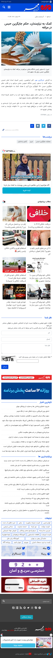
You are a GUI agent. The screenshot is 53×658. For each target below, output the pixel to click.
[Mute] (8, 178)
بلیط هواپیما (6, 534)
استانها (48, 17)
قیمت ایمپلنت (46, 534)
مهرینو (26, 542)
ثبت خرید (26, 190)
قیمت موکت (45, 526)
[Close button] (51, 635)
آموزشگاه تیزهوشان (19, 534)
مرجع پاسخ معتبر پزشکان (28, 530)
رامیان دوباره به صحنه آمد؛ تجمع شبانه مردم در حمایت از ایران (29, 437)
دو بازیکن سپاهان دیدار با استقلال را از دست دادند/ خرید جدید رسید (26, 460)
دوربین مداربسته (44, 530)
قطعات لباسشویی (33, 534)
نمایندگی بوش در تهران (38, 538)
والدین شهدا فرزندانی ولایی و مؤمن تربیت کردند (33, 489)
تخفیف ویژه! (18, 645)
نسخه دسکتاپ (26, 617)
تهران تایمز (17, 542)
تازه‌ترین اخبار (46, 402)
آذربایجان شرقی (39, 17)
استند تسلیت (22, 526)
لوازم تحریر (46, 523)
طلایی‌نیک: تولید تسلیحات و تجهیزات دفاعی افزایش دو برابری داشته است (27, 504)
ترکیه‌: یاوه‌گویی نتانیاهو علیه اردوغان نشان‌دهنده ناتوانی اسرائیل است (26, 446)
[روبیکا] (24, 608)
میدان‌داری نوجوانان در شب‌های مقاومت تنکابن (33, 432)
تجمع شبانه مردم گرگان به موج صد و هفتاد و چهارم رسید (30, 442)
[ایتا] (13, 608)
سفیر (20, 523)
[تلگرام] (39, 608)
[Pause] (5, 178)
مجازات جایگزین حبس (43, 141)
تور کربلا (33, 526)
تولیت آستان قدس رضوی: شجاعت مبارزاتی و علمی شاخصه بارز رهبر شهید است (26, 478)
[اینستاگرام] (32, 608)
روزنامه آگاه (6, 542)
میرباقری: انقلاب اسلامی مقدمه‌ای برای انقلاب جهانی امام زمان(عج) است (27, 471)
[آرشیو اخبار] (17, 608)
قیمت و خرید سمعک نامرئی (41, 542)
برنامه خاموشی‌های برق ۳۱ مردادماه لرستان (35, 498)
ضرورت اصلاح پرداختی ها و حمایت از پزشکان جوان (32, 406)
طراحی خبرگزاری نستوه (40, 654)
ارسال (5, 366)
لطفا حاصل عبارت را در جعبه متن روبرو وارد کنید (35, 357)
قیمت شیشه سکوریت (33, 523)
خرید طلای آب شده (9, 523)
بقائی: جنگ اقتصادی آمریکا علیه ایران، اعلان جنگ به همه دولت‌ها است (25, 451)
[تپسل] (3, 151)
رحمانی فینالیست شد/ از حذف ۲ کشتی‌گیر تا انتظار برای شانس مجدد (26, 484)
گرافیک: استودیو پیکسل (22, 654)
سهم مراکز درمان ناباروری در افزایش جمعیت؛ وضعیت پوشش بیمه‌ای (26, 416)
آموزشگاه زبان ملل (13, 538)
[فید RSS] (21, 608)
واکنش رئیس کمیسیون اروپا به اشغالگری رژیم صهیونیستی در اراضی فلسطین (27, 426)
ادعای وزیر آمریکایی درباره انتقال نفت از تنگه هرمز (33, 411)
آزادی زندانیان (22, 141)
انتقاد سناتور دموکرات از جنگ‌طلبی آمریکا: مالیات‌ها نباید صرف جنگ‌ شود (25, 420)
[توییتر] (28, 608)
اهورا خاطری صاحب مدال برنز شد (38, 494)
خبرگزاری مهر (39, 80)
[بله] (35, 608)
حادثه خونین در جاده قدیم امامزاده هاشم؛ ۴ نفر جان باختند (29, 465)
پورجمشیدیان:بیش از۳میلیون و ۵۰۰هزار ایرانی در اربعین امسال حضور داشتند (26, 511)
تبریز (31, 141)
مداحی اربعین (8, 526)
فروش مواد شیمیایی (9, 530)
